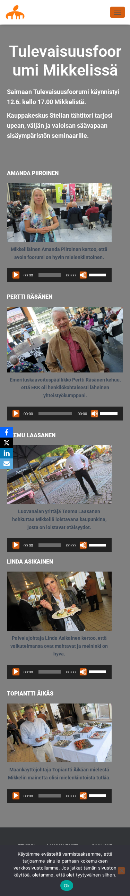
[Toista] (15, 275)
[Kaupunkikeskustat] (17, 12)
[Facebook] (6, 432)
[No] (121, 870)
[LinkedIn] (6, 453)
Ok (67, 885)
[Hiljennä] (83, 275)
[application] (59, 275)
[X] (6, 443)
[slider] (98, 274)
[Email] (6, 463)
